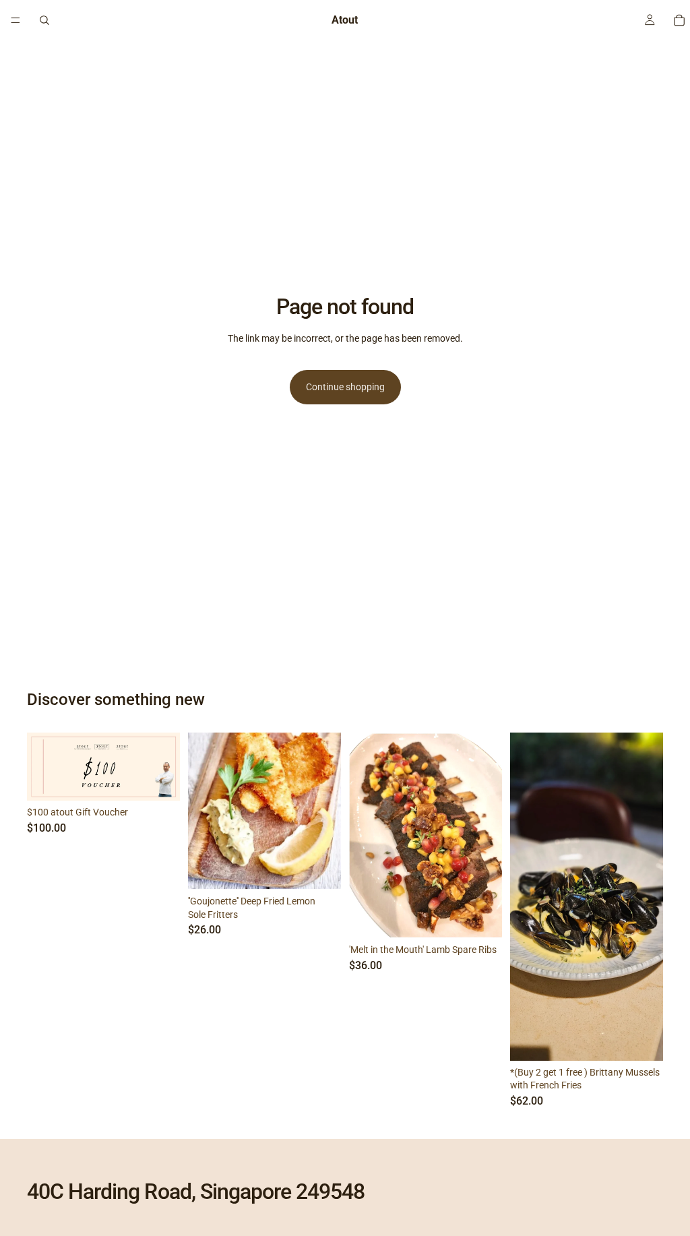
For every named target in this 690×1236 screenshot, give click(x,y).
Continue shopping (345, 386)
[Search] (44, 20)
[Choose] (481, 917)
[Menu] (15, 20)
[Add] (159, 780)
